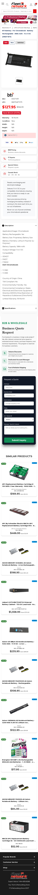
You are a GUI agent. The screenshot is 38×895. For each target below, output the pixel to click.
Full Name (6, 384)
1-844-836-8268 (24, 881)
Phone (5, 408)
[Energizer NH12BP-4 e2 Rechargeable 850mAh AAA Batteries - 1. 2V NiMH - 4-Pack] (19, 755)
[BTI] (10, 95)
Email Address (8, 400)
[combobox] (17, 11)
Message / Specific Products (11, 424)
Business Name (8, 392)
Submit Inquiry (19, 440)
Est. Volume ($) (8, 416)
